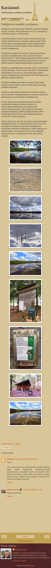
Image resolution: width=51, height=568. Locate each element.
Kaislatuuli (10, 7)
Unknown (11, 459)
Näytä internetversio (25, 541)
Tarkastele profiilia (19, 561)
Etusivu (25, 536)
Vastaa (9, 482)
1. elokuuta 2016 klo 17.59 (32, 490)
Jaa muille (5, 447)
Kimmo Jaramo (13, 490)
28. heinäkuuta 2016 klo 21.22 (26, 459)
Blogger (31, 565)
